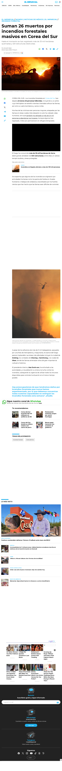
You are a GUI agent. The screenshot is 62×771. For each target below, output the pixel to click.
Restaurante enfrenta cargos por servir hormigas (50, 414)
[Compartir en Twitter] (46, 49)
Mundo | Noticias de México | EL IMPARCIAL (36, 19)
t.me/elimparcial (31, 742)
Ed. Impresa (49, 5)
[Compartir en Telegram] (50, 49)
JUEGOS (4, 5)
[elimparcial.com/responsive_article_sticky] (61, 760)
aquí (40, 403)
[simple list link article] (31, 521)
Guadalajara (25, 5)
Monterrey (34, 5)
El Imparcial (8, 19)
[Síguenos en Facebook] (19, 753)
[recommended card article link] (15, 168)
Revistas (57, 5)
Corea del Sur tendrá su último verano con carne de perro (27, 425)
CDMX (10, 5)
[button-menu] (2, 2)
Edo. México (16, 5)
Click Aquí (31, 725)
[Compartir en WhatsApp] (39, 49)
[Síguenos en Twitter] (23, 753)
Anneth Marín (8, 48)
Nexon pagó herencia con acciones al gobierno (49, 425)
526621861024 (31, 719)
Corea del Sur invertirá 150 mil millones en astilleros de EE (26, 414)
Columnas (41, 5)
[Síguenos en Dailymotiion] (43, 753)
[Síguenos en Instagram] (27, 753)
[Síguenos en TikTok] (35, 753)
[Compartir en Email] (54, 49)
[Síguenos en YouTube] (31, 753)
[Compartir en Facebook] (43, 49)
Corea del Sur (50, 98)
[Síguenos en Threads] (39, 753)
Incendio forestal (11, 21)
